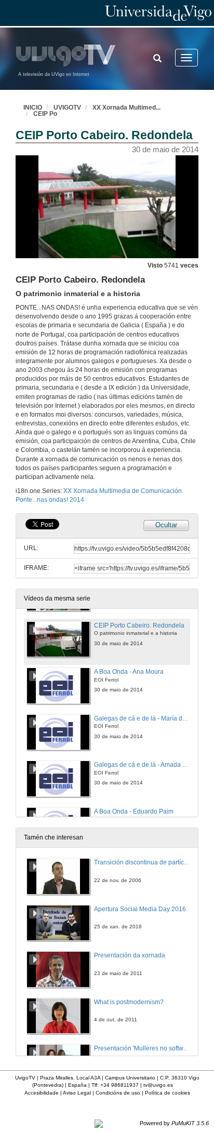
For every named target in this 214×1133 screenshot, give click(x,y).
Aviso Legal (77, 1093)
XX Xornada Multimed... (126, 107)
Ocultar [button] (166, 525)
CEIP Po (45, 113)
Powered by (174, 1123)
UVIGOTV (67, 107)
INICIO (32, 107)
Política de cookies (167, 1093)
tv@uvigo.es (158, 1085)
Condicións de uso (118, 1093)
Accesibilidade (41, 1093)
